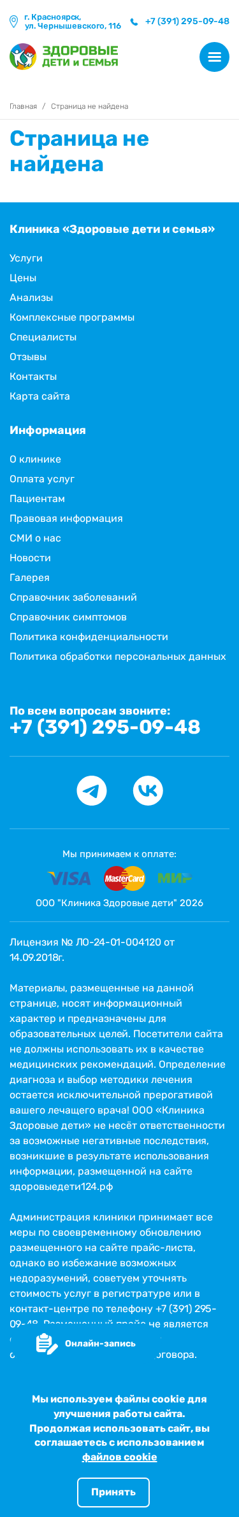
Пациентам (37, 499)
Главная (23, 106)
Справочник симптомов (68, 617)
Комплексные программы (72, 317)
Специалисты (43, 337)
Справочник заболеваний (73, 597)
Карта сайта (40, 396)
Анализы (31, 297)
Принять (113, 1492)
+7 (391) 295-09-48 (105, 727)
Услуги (26, 258)
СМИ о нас (35, 538)
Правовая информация (66, 518)
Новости (30, 558)
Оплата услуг (42, 479)
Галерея (30, 577)
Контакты (33, 376)
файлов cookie (119, 1457)
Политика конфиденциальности (89, 637)
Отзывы (28, 357)
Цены (23, 278)
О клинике (35, 459)
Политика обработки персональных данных (118, 656)
